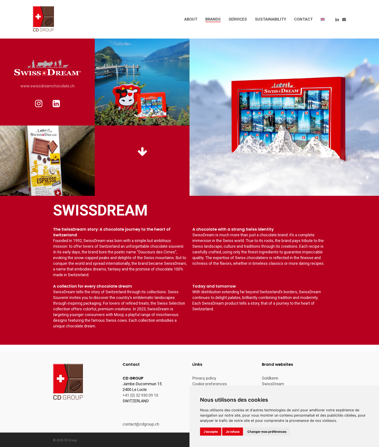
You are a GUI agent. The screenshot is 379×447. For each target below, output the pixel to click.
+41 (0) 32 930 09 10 (140, 395)
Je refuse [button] (233, 431)
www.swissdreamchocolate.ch (47, 86)
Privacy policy (204, 378)
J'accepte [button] (211, 431)
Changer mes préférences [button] (266, 431)
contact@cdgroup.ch (141, 424)
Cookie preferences (209, 384)
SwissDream (273, 384)
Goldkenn (270, 378)
